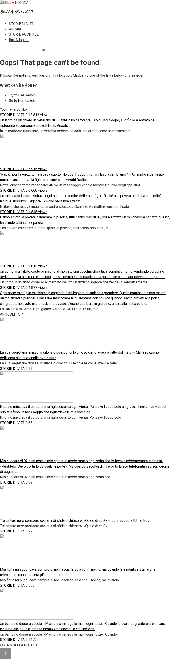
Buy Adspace (19, 40)
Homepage (26, 100)
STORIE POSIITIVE (24, 34)
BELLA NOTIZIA (16, 11)
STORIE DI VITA (21, 24)
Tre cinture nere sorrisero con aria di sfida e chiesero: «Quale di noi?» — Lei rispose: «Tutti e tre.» (75, 520)
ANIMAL (15, 29)
